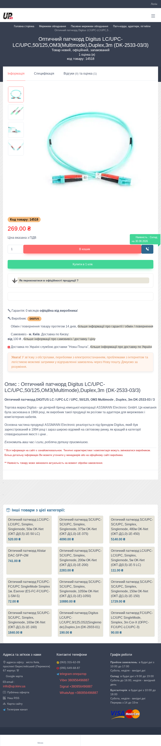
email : (10, 681)
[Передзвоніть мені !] (147, 249)
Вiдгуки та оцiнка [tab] (80, 73)
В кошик (84, 249)
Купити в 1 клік (83, 264)
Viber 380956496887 (74, 680)
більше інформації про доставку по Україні (121, 347)
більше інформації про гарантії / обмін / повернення (115, 326)
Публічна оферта (17, 692)
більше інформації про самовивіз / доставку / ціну (59, 339)
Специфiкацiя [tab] (44, 73)
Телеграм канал (16, 709)
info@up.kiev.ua (14, 686)
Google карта (14, 676)
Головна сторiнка (24, 26)
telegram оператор (72, 674)
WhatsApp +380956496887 (78, 692)
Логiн (154, 4)
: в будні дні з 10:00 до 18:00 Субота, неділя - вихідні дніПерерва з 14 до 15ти (133, 696)
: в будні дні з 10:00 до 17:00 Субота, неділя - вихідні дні (132, 666)
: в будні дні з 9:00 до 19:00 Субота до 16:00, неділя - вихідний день (132, 680)
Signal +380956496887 (75, 686)
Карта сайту (14, 703)
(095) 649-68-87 (69, 667)
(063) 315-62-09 (69, 662)
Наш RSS (12, 698)
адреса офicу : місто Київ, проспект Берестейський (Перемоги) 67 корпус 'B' (26, 666)
